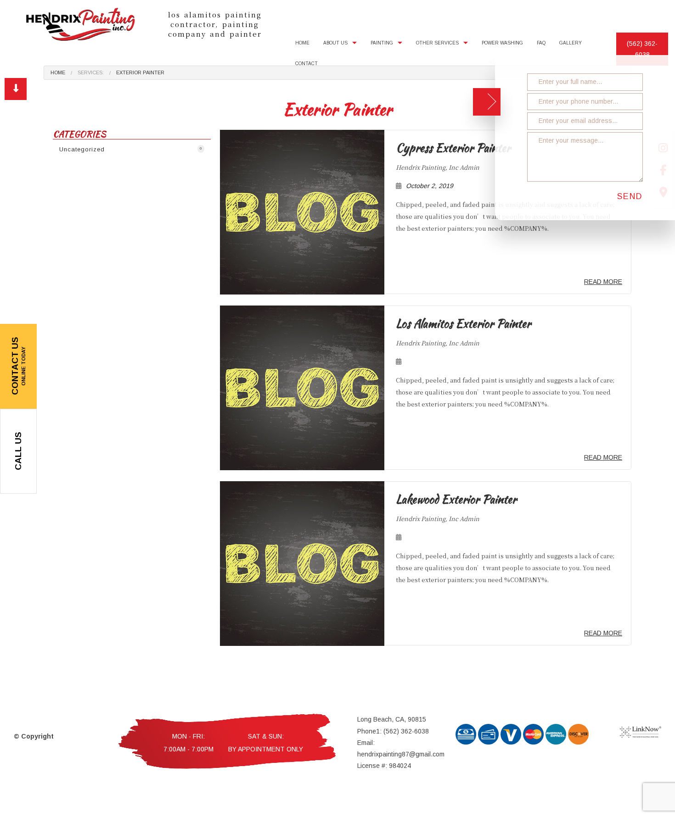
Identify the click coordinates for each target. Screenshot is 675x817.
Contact (306, 63)
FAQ (541, 42)
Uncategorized (130, 149)
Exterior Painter (140, 72)
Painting (382, 42)
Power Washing (502, 42)
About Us (335, 42)
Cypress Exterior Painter (453, 148)
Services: (91, 72)
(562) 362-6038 (642, 49)
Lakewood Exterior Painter (456, 499)
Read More (603, 282)
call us (18, 451)
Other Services (437, 42)
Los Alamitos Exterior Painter (463, 324)
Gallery (570, 42)
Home (302, 42)
